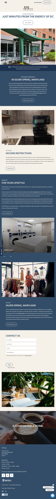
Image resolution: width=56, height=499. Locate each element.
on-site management (34, 192)
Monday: (4, 462)
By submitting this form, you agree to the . (19, 355)
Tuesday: (4, 464)
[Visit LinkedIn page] (7, 475)
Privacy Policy (5, 485)
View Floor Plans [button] (28, 432)
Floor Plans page (38, 93)
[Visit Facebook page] (3, 475)
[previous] (5, 256)
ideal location (21, 313)
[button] (47, 2)
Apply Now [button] (28, 22)
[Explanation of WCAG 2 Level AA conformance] (5, 494)
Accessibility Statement (15, 485)
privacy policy (28, 355)
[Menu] (6, 2)
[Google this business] (11, 475)
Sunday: (4, 468)
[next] (10, 256)
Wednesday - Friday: (6, 466)
